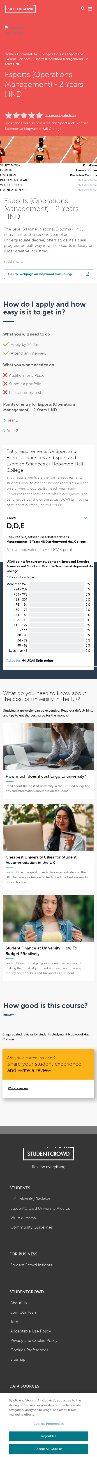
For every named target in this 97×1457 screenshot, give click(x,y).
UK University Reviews (30, 1199)
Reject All (48, 1436)
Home (10, 54)
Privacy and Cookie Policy (34, 1340)
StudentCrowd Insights (31, 1265)
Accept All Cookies (48, 1449)
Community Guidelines (31, 1227)
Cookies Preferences (29, 1350)
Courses (60, 54)
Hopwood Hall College (34, 54)
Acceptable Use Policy (30, 1331)
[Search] (83, 9)
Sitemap (17, 1359)
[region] (48, 1425)
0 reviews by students (60, 115)
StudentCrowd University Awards (40, 1208)
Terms (15, 1321)
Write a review (18, 1088)
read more (13, 261)
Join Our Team (23, 1312)
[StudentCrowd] (20, 9)
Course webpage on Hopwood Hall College (40, 274)
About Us (18, 1303)
